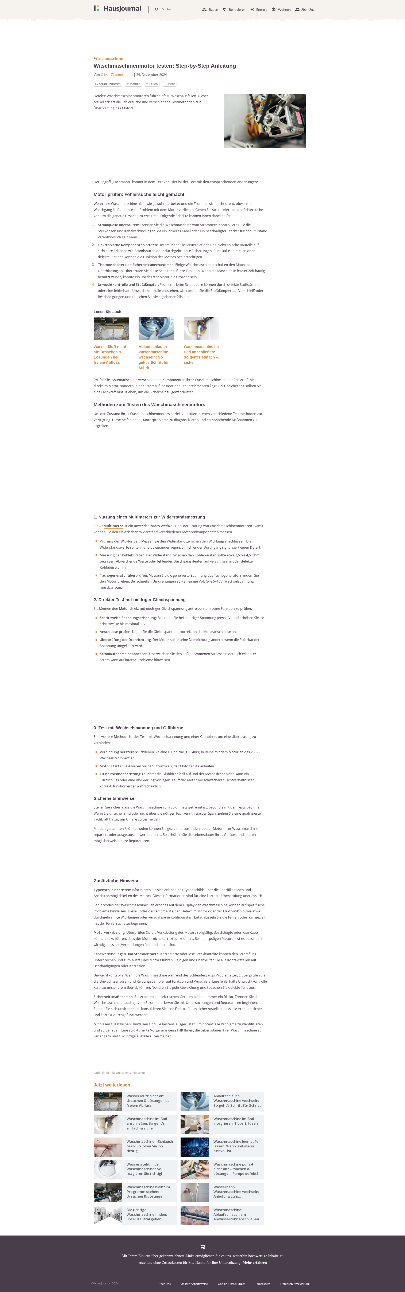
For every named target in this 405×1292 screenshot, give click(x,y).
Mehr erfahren (255, 1262)
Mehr (171, 84)
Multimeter (113, 526)
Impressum (263, 1283)
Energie (261, 9)
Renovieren (237, 9)
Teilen (153, 84)
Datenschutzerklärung (294, 1283)
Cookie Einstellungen (232, 1283)
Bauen (213, 9)
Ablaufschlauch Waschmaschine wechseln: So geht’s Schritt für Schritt (154, 357)
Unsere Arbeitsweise (194, 1283)
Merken (135, 84)
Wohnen (284, 9)
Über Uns (307, 9)
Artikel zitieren (110, 84)
